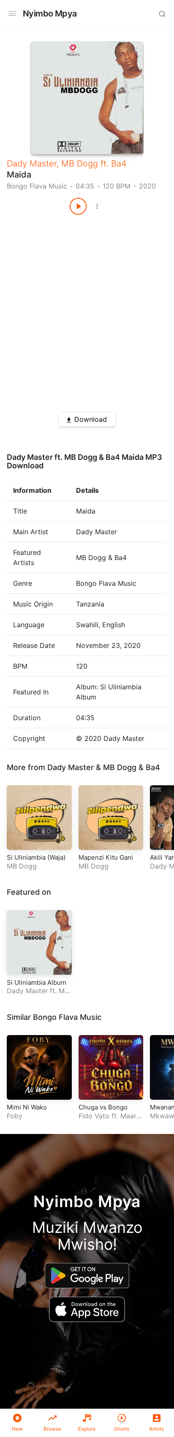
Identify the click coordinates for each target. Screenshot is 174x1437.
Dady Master (32, 163)
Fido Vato (94, 1116)
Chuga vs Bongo (103, 1107)
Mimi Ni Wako (27, 1107)
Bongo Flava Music (37, 186)
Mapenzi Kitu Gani (106, 857)
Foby (14, 1116)
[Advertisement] (87, 310)
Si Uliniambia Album (36, 982)
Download (90, 419)
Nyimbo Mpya (49, 13)
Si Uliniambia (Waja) (36, 857)
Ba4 (119, 163)
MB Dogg (79, 163)
